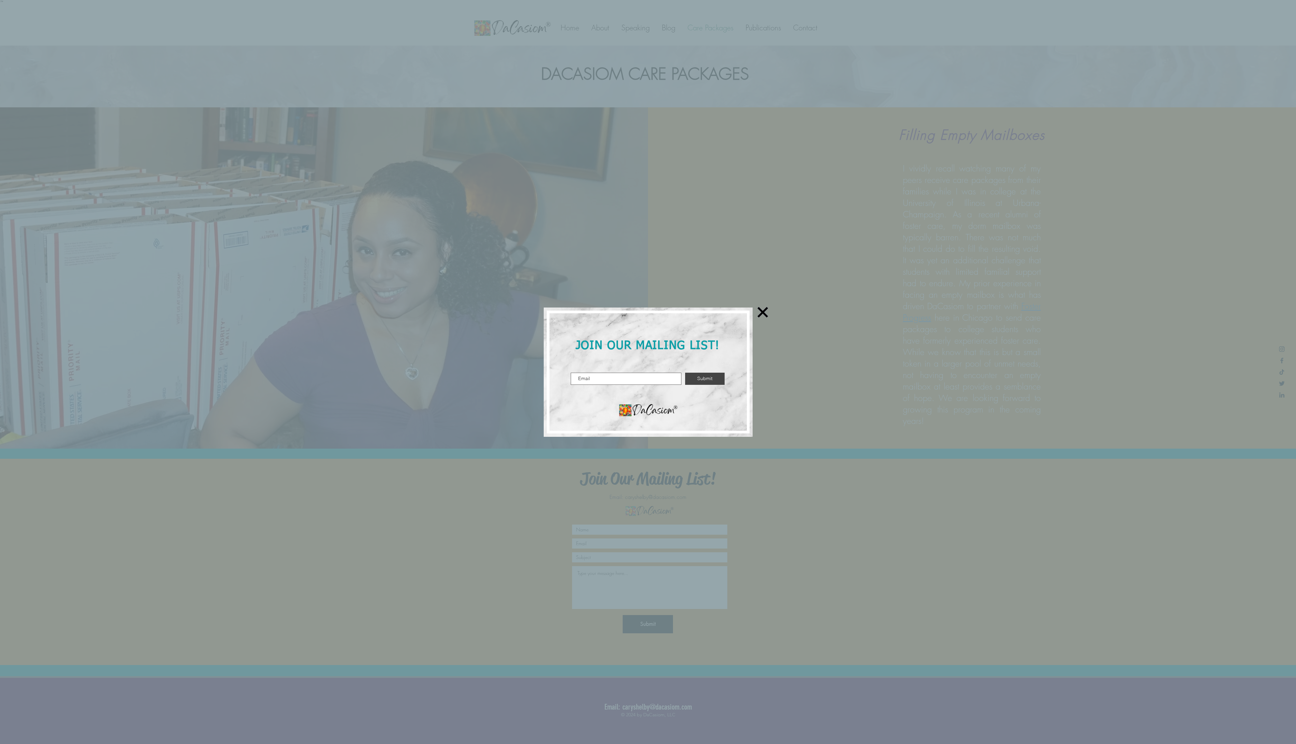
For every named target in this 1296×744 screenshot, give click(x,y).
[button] (762, 312)
